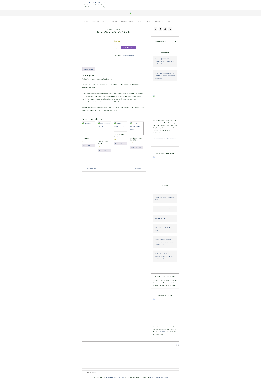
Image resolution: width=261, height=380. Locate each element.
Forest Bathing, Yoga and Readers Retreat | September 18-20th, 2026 (164, 242)
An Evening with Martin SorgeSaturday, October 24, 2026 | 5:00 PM (164, 256)
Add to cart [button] (88, 145)
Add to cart (129, 47)
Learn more (161, 331)
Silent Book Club (160, 218)
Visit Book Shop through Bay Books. (165, 138)
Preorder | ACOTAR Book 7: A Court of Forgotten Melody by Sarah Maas (165, 75)
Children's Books (128, 55)
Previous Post (91, 168)
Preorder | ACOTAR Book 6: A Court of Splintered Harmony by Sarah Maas (164, 61)
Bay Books (97, 2)
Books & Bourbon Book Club (164, 209)
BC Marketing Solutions (115, 377)
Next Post (137, 168)
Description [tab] (88, 69)
